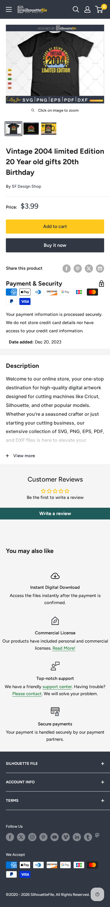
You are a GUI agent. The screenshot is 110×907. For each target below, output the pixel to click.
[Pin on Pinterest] (78, 268)
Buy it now (55, 245)
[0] (99, 9)
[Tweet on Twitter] (89, 268)
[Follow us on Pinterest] (43, 837)
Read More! (64, 648)
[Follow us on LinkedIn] (77, 837)
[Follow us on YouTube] (54, 837)
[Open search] (76, 9)
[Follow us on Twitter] (21, 837)
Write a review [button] (55, 513)
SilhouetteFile (42, 894)
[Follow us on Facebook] (10, 837)
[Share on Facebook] (66, 268)
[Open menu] (9, 9)
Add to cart (55, 226)
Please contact (27, 693)
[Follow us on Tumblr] (88, 837)
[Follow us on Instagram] (32, 837)
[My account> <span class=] (87, 9)
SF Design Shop (26, 186)
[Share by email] (100, 268)
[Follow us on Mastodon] (99, 837)
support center (57, 686)
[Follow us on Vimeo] (66, 837)
